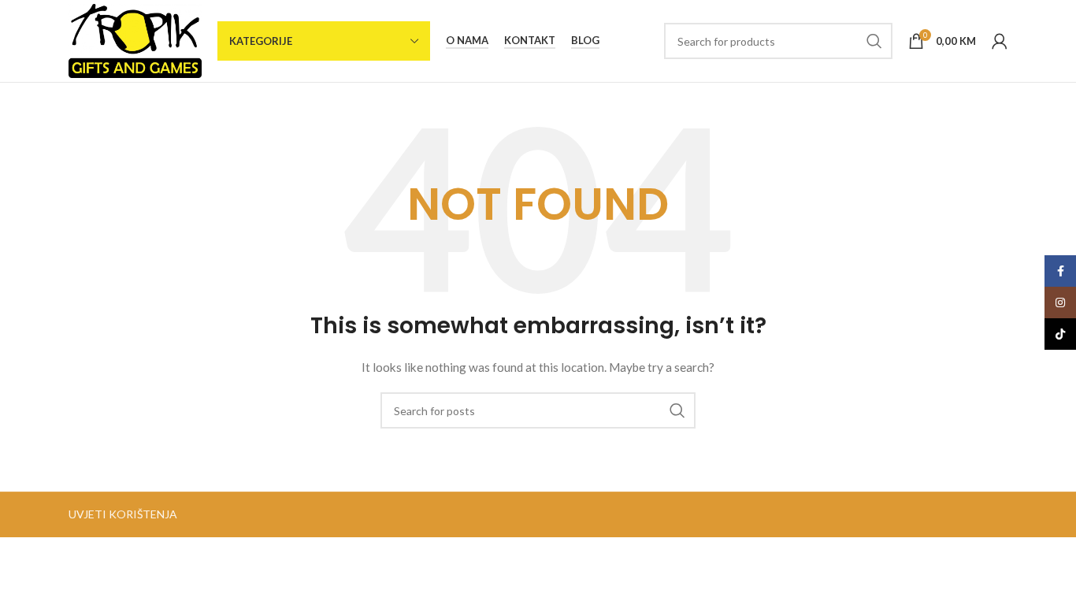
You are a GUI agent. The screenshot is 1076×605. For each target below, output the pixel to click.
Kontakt (529, 40)
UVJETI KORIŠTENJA (123, 514)
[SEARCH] (874, 41)
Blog (585, 40)
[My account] (999, 41)
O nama (467, 40)
